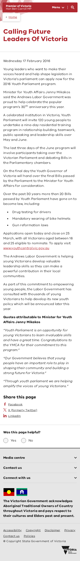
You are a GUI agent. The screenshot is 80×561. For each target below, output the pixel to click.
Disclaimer (52, 530)
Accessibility (12, 530)
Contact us (11, 536)
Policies (29, 536)
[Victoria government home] (69, 550)
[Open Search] (73, 7)
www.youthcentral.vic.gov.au (26, 248)
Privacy (69, 530)
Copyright (33, 530)
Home (13, 17)
